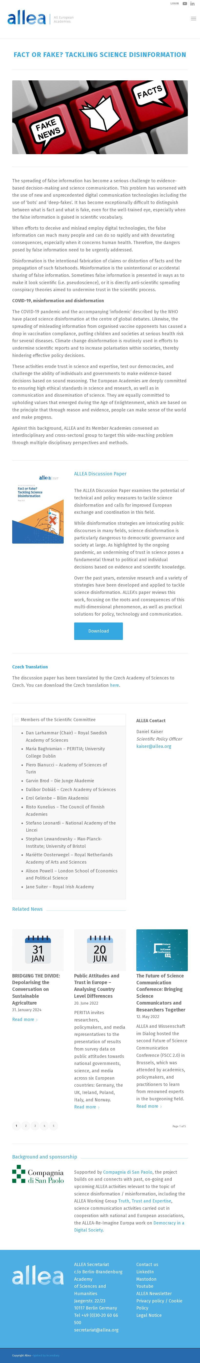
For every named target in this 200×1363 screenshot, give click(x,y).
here (114, 685)
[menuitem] (193, 18)
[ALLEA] (40, 18)
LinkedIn (145, 1272)
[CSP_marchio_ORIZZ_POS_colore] (38, 1174)
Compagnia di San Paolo (127, 1172)
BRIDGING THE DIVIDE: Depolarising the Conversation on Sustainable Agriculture (36, 989)
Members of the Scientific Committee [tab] (58, 719)
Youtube (144, 1286)
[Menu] (193, 18)
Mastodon (146, 1279)
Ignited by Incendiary (46, 1355)
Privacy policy (150, 1301)
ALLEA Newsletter (154, 1293)
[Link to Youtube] (185, 3)
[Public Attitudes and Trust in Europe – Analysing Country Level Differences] (100, 950)
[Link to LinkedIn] (192, 3)
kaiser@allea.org (153, 746)
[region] (69, 812)
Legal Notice (149, 1315)
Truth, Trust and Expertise (144, 1201)
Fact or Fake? (23, 33)
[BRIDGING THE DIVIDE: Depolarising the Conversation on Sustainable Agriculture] (38, 950)
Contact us (147, 1264)
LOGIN (174, 3)
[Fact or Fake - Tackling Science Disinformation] (38, 507)
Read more (23, 1019)
